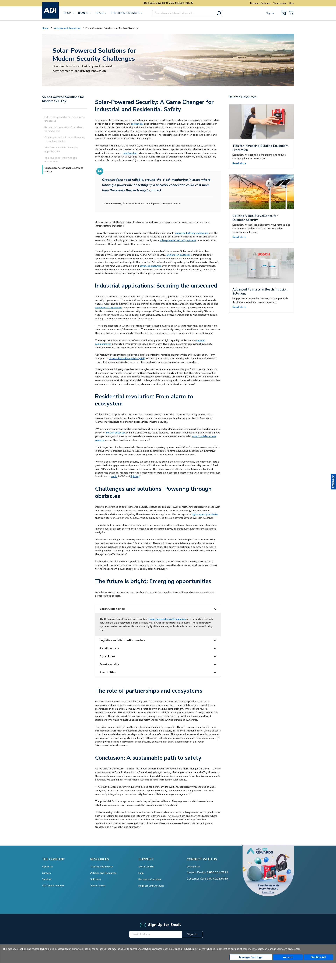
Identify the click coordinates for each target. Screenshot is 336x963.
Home (45, 28)
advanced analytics (150, 266)
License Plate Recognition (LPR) (127, 358)
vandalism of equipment (108, 307)
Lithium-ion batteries (179, 255)
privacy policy (83, 949)
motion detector (115, 432)
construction (130, 153)
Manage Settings (250, 957)
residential (137, 123)
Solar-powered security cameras (167, 619)
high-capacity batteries (205, 514)
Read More (239, 163)
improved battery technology (191, 233)
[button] (333, 481)
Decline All (318, 957)
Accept (288, 957)
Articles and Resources (67, 28)
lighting (135, 476)
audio (114, 476)
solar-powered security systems (178, 240)
